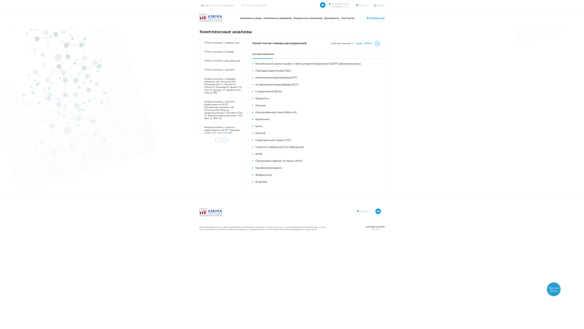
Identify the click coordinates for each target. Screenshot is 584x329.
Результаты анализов (308, 18)
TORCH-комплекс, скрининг (219, 69)
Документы (331, 18)
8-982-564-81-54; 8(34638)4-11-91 (340, 5)
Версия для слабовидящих (219, 5)
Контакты (347, 18)
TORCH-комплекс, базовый (219, 51)
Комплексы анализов (277, 18)
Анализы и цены (251, 18)
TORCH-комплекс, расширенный (222, 60)
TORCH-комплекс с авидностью (221, 42)
